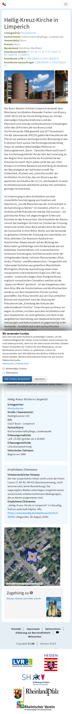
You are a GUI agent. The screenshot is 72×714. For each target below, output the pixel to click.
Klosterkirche (29, 33)
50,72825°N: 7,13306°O (16, 55)
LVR (32, 644)
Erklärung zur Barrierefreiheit (33, 633)
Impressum (33, 629)
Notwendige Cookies (16, 368)
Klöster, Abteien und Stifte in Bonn (24, 598)
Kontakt (16, 629)
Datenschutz (53, 629)
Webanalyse (12, 372)
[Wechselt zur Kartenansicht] (36, 556)
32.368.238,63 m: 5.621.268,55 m (41, 58)
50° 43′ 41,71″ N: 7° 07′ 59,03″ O (44, 52)
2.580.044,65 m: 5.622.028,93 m (35, 64)
